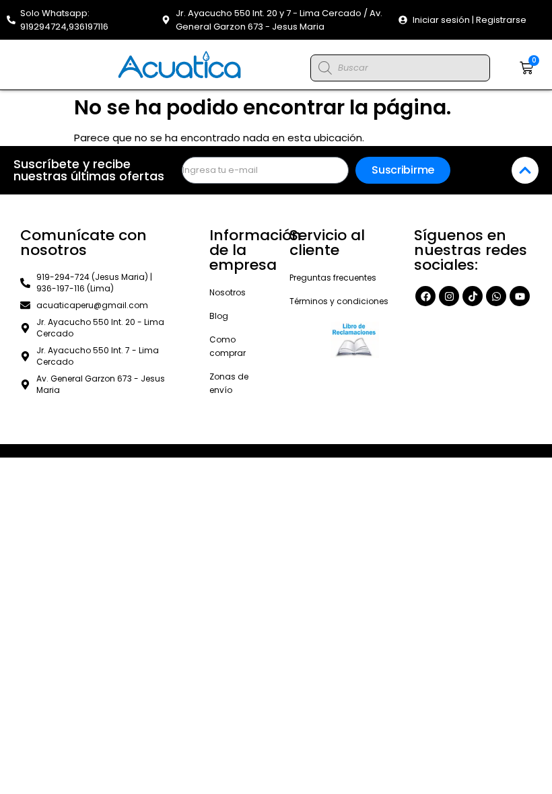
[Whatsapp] (496, 296)
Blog (218, 316)
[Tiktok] (472, 296)
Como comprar (227, 346)
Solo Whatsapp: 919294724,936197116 (64, 20)
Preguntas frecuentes (332, 277)
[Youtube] (520, 296)
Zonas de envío (228, 383)
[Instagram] (449, 296)
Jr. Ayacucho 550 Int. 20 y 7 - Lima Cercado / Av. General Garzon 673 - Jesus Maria (279, 20)
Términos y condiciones (338, 301)
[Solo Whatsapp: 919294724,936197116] (11, 19)
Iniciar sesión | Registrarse (469, 19)
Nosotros (227, 292)
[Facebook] (425, 296)
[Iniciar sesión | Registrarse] (403, 19)
